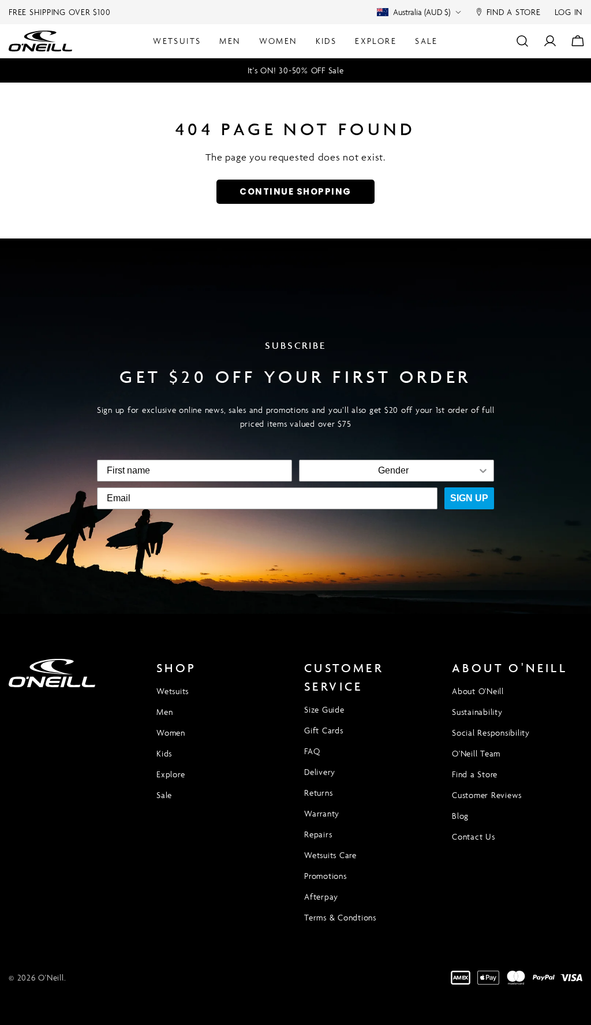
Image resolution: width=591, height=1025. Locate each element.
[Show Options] (483, 470)
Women (170, 732)
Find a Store (475, 774)
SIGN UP (469, 498)
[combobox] (393, 470)
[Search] (522, 41)
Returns (318, 792)
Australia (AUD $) (421, 11)
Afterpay (321, 896)
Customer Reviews (487, 794)
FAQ (312, 751)
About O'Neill (478, 690)
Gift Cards (323, 730)
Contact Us (473, 836)
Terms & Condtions (340, 917)
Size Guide (324, 709)
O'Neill (50, 977)
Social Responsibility (491, 732)
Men (164, 711)
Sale (164, 794)
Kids (164, 753)
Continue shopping (295, 191)
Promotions (325, 875)
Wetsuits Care (330, 854)
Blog (460, 815)
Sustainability (477, 711)
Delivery (319, 771)
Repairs (318, 834)
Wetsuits (172, 690)
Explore (170, 774)
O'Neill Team (476, 753)
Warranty (321, 813)
